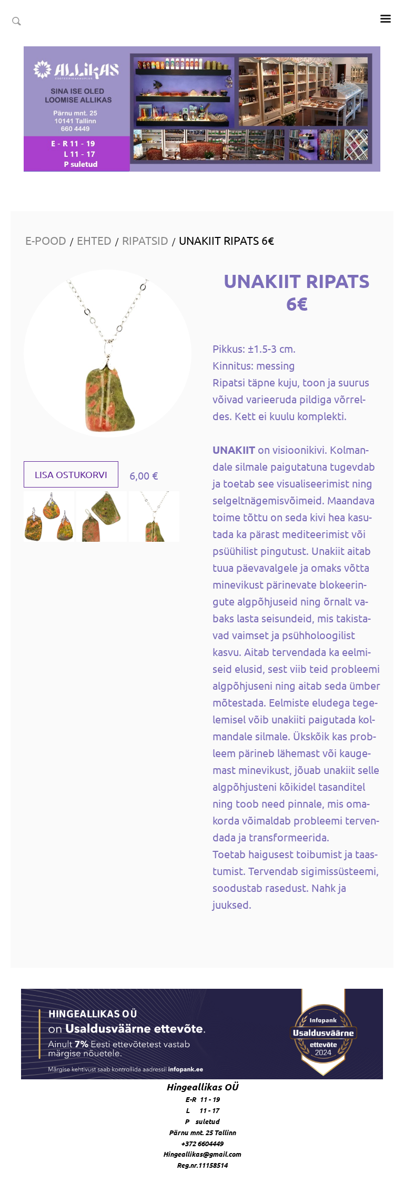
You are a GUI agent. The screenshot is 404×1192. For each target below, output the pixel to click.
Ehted (94, 240)
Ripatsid (145, 240)
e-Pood (45, 240)
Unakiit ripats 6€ (226, 240)
